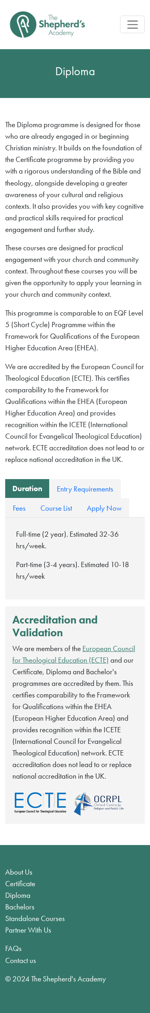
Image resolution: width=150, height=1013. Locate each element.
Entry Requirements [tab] (85, 489)
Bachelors (19, 907)
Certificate (20, 884)
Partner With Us (28, 930)
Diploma (17, 895)
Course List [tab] (56, 508)
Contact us (20, 960)
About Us (18, 872)
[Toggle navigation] (132, 24)
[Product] (47, 24)
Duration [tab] (27, 489)
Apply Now (104, 508)
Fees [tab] (19, 508)
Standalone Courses (35, 918)
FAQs (13, 948)
